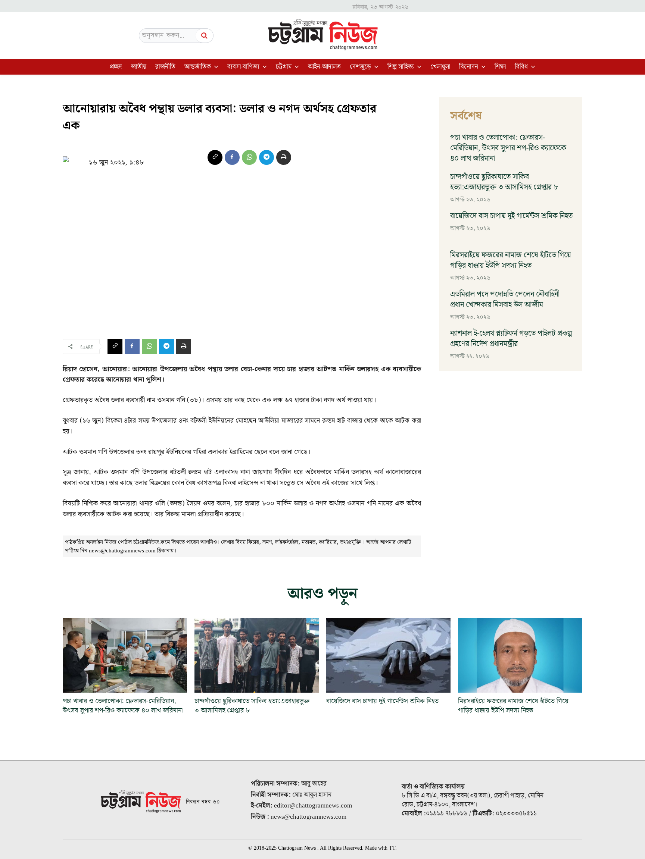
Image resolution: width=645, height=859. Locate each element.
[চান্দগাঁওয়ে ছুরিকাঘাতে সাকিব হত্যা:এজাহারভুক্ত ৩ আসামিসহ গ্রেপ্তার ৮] (256, 655)
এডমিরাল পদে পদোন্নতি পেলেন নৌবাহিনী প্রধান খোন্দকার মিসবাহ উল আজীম (505, 299)
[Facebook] (232, 157)
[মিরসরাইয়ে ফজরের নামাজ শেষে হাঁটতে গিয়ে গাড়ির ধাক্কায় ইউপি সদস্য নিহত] (520, 655)
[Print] (283, 157)
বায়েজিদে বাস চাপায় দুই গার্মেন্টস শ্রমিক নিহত (511, 216)
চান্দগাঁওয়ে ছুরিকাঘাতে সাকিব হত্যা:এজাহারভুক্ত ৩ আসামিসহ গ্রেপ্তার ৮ (504, 182)
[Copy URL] (215, 157)
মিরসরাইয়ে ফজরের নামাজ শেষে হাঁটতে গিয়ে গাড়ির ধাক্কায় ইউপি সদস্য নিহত (510, 260)
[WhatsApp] (249, 157)
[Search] (205, 35)
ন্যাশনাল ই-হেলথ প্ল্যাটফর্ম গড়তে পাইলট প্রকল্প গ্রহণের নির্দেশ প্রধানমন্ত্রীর (511, 338)
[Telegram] (266, 157)
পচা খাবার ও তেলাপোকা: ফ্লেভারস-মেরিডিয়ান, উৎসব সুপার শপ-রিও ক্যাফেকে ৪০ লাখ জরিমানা (508, 148)
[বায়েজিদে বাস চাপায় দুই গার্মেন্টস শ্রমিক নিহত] (388, 655)
